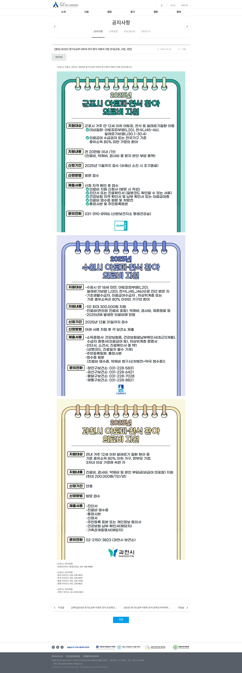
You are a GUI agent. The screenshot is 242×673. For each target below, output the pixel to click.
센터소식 (145, 31)
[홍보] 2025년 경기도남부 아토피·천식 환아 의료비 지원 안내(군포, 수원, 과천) (93, 49)
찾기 (132, 11)
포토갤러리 (129, 31)
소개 (63, 11)
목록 (121, 619)
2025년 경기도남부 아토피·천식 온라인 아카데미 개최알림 (150, 608)
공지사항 (98, 31)
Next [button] (62, 647)
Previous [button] (53, 647)
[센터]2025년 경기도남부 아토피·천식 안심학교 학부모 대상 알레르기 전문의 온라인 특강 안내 (94, 608)
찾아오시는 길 (57, 656)
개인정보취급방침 (73, 656)
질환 (156, 11)
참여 (179, 11)
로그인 (173, 6)
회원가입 (184, 6)
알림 (109, 11)
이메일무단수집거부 (91, 656)
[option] (78, 647)
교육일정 (113, 31)
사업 (86, 11)
